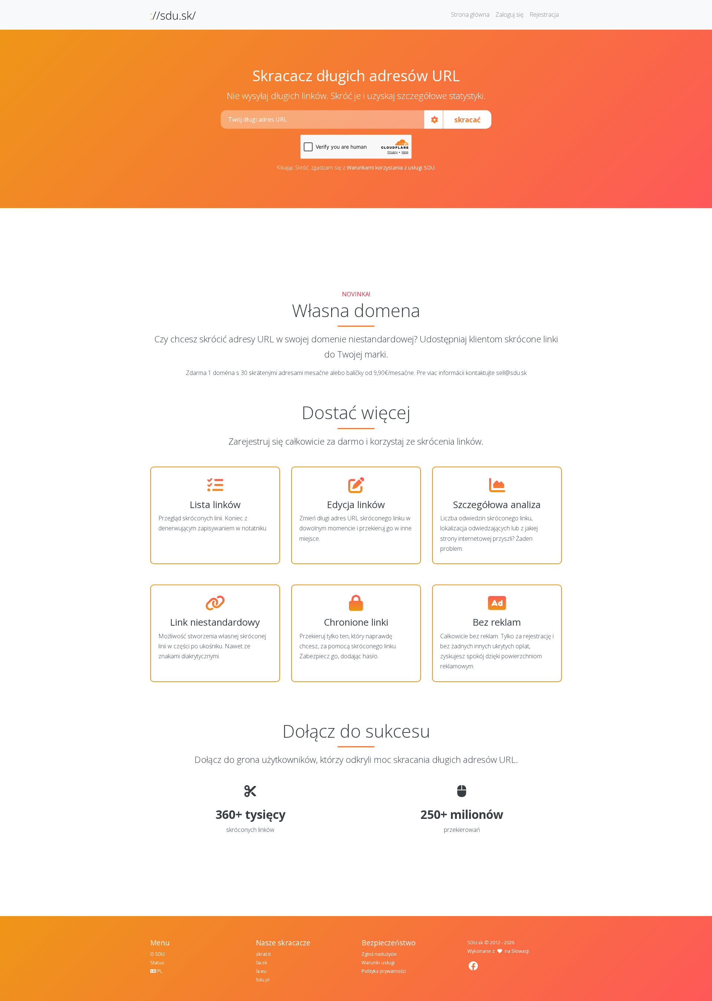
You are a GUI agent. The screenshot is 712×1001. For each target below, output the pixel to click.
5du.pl (263, 979)
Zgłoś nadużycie (379, 954)
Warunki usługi (378, 962)
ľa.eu (261, 971)
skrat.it (263, 954)
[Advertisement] (356, 244)
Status (157, 962)
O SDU (157, 954)
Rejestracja (544, 14)
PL (159, 971)
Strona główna (470, 14)
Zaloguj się (509, 14)
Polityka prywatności (384, 971)
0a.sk (261, 962)
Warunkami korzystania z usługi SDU (391, 167)
